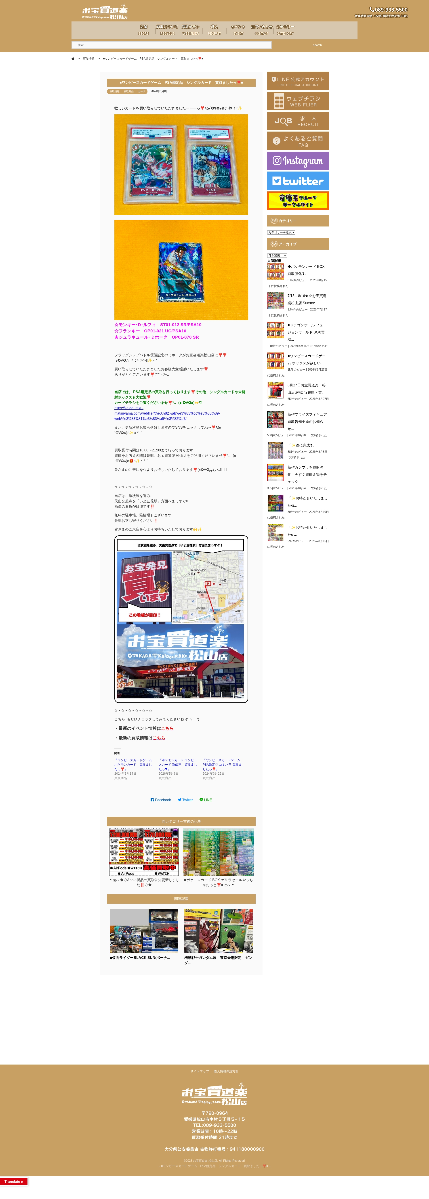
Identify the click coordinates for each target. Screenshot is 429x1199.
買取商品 (129, 91)
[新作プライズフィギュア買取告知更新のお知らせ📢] (275, 419)
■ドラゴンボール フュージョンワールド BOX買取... (307, 332)
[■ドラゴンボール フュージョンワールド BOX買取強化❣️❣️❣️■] (275, 330)
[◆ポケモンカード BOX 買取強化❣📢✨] (275, 271)
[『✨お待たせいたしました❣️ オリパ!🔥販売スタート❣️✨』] (275, 532)
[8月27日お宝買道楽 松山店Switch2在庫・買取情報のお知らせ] (275, 390)
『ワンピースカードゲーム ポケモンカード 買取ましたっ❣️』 (134, 764)
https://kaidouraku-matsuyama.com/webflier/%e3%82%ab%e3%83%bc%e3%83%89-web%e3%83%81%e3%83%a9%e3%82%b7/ (167, 413)
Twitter (187, 800)
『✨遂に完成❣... (301, 445)
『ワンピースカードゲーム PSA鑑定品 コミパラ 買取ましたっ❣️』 (223, 764)
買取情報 (115, 91)
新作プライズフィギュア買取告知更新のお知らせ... (307, 422)
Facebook (162, 800)
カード (141, 91)
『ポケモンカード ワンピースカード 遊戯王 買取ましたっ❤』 (178, 764)
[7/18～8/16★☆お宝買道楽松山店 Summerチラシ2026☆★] (275, 300)
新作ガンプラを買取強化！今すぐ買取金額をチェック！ (307, 474)
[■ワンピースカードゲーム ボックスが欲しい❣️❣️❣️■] (275, 360)
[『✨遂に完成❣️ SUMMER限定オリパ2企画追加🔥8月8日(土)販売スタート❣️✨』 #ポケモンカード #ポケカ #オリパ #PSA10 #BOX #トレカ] (275, 450)
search (317, 45)
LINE (207, 800)
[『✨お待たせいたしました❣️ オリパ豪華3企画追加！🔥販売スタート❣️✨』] (275, 503)
